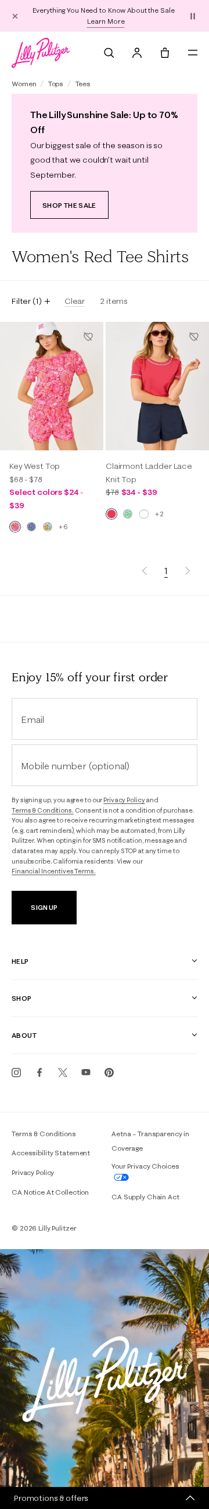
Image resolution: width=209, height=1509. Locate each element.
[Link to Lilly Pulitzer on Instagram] (16, 1072)
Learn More (106, 21)
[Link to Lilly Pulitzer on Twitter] (62, 1072)
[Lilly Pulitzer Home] (41, 53)
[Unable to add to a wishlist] (88, 337)
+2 (159, 513)
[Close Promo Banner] (15, 16)
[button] (192, 15)
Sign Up (44, 907)
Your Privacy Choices (145, 1166)
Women (24, 83)
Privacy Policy (124, 800)
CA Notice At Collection (50, 1192)
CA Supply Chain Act (145, 1196)
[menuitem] (109, 53)
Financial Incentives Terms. (54, 871)
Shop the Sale (69, 205)
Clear (74, 301)
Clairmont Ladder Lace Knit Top (149, 472)
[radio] (15, 527)
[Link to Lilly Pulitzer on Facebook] (39, 1072)
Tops (56, 83)
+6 (63, 526)
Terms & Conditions (44, 1133)
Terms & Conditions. (43, 810)
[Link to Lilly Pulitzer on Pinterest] (109, 1072)
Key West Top (34, 466)
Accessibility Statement (51, 1152)
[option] (51, 386)
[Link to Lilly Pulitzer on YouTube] (86, 1072)
